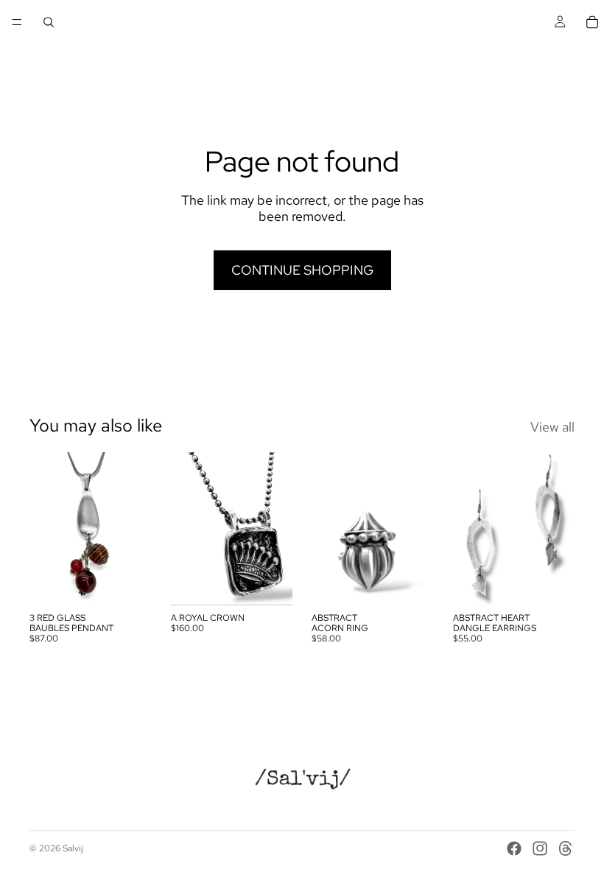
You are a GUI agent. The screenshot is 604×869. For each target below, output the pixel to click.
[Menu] (17, 22)
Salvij (73, 848)
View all (552, 427)
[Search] (48, 22)
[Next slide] (417, 529)
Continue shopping (302, 269)
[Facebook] (514, 848)
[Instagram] (540, 848)
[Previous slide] (328, 529)
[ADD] (129, 582)
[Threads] (566, 848)
